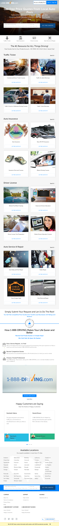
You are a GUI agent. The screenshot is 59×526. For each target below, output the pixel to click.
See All (52, 55)
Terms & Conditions (8, 500)
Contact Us (25, 500)
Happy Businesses (26, 512)
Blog (5, 504)
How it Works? (7, 510)
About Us (6, 497)
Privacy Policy (7, 502)
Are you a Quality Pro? (40, 2)
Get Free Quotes (47, 25)
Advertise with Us (44, 497)
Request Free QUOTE (29, 395)
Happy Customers (8, 512)
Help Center (26, 497)
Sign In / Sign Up (51, 2)
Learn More (29, 399)
